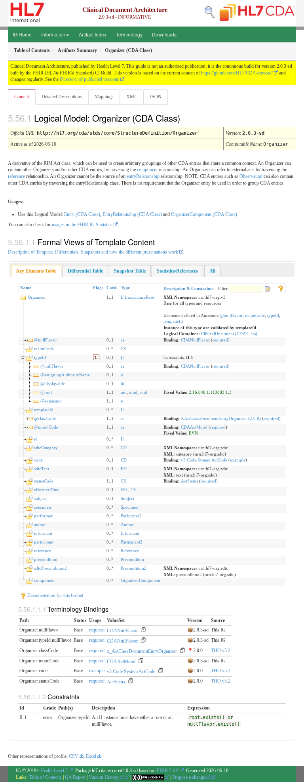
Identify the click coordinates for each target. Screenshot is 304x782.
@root (46, 392)
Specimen (130, 507)
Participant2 (131, 542)
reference (16, 176)
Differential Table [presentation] (85, 271)
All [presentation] (212, 271)
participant (43, 542)
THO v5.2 (220, 650)
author (40, 524)
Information (53, 34)
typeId (273, 315)
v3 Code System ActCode (204, 460)
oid (124, 392)
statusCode (43, 481)
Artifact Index (92, 34)
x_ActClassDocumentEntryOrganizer (142, 651)
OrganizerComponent (140, 580)
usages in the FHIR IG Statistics (82, 224)
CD (124, 447)
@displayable (52, 383)
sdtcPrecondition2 (50, 568)
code (38, 460)
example (237, 460)
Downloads (164, 34)
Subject (127, 498)
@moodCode (46, 427)
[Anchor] (186, 117)
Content (21, 96)
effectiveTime (46, 489)
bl (122, 383)
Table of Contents (45, 777)
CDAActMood (194, 427)
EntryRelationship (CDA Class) (132, 214)
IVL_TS (128, 489)
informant (43, 533)
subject (40, 498)
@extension (51, 401)
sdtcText (41, 468)
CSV (73, 756)
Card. (112, 287)
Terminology (129, 34)
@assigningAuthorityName (65, 374)
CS (123, 348)
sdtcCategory (46, 447)
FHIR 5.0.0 (168, 770)
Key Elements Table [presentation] (36, 271)
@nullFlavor (231, 315)
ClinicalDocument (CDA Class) (229, 333)
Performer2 (131, 515)
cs (122, 340)
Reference (130, 550)
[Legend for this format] (280, 287)
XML (131, 96)
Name (25, 287)
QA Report (75, 777)
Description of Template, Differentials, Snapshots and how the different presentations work (93, 252)
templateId (173, 321)
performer (43, 515)
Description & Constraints (188, 288)
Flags (98, 287)
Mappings (104, 96)
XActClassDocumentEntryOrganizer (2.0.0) (221, 418)
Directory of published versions (89, 79)
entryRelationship (143, 176)
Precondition (132, 559)
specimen (42, 507)
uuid (133, 392)
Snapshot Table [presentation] (130, 271)
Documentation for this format (54, 595)
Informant (130, 533)
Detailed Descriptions (62, 96)
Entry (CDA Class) (82, 214)
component (147, 169)
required (220, 340)
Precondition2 (133, 568)
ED (124, 468)
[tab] (36, 271)
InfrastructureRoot (137, 297)
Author (127, 524)
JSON (156, 96)
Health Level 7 (54, 770)
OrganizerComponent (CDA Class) (204, 214)
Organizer (37, 297)
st (122, 374)
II (122, 357)
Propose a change (189, 777)
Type (125, 287)
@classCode (45, 418)
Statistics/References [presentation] (177, 271)
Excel (91, 756)
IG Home (22, 34)
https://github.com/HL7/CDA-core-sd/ (237, 73)
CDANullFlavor (195, 340)
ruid (143, 392)
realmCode (255, 315)
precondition (45, 559)
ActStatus (189, 481)
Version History (104, 777)
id (36, 439)
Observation (250, 176)
